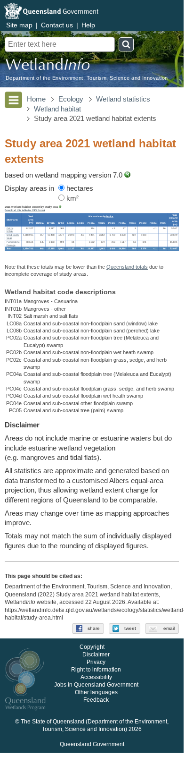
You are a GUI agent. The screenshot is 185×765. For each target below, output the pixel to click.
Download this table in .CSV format (25, 210)
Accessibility (96, 677)
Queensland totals (127, 267)
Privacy (96, 662)
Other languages (96, 692)
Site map (19, 25)
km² (71, 198)
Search (126, 44)
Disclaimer (96, 654)
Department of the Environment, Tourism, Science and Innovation (87, 78)
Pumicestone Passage (13, 243)
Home (36, 99)
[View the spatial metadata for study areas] (60, 206)
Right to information (96, 669)
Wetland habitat (57, 109)
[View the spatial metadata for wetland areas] (127, 175)
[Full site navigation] (13, 100)
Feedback (96, 700)
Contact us (57, 25)
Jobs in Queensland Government (96, 684)
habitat (109, 216)
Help (88, 25)
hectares (78, 188)
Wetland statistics (123, 99)
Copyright (92, 647)
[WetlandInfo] (47, 66)
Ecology (70, 99)
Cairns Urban (10, 229)
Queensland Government (92, 744)
